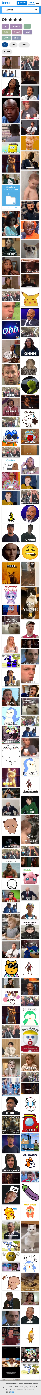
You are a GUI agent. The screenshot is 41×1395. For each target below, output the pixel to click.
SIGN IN (31, 2)
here (12, 1392)
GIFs (13, 45)
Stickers (24, 45)
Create (23, 2)
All (5, 45)
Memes (7, 52)
